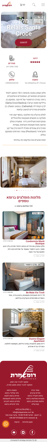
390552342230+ (11, 83)
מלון (23, 21)
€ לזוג (8, 66)
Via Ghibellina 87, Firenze (35, 83)
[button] (3, 172)
